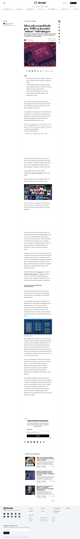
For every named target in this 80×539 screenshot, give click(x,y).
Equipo (30, 517)
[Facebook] (19, 514)
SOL (61, 9)
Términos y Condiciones (44, 517)
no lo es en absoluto (37, 173)
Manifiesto (30, 520)
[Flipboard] (15, 516)
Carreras (53, 519)
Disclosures (31, 519)
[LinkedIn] (15, 514)
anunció (40, 272)
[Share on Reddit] (37, 71)
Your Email (29, 429)
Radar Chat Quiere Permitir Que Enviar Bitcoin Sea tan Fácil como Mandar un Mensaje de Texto (45, 473)
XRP (39, 9)
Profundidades (57, 508)
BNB (28, 9)
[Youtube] (12, 516)
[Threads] (12, 514)
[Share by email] (32, 71)
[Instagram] (8, 514)
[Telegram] (19, 516)
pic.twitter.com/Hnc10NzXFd (31, 131)
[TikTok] (8, 516)
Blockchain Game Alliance (31, 274)
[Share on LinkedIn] (29, 71)
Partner (31, 508)
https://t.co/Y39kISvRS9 (32, 129)
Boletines (46, 6)
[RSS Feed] (4, 516)
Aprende (37, 6)
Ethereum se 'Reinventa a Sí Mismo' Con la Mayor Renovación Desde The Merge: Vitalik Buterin (45, 488)
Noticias (33, 6)
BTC (4, 9)
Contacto (53, 517)
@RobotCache (33, 125)
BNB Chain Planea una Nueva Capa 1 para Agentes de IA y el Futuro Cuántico (45, 459)
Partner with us (72, 6)
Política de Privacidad (44, 520)
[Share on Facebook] (35, 71)
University (68, 508)
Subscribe (6, 532)
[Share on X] (27, 71)
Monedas (31, 511)
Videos (42, 6)
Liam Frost (30, 40)
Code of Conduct (43, 519)
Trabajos (53, 520)
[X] (4, 514)
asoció (42, 274)
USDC (49, 9)
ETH (16, 9)
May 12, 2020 (44, 133)
